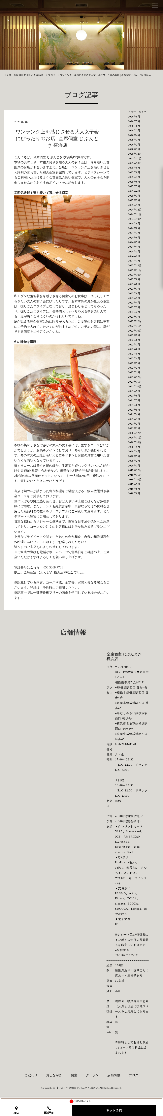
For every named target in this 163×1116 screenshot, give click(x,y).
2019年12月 (135, 470)
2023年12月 (135, 265)
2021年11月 (135, 381)
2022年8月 (134, 339)
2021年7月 (134, 400)
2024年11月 (135, 214)
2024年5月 (134, 242)
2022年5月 (134, 353)
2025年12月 (135, 153)
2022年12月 (135, 321)
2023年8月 (134, 284)
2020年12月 (135, 432)
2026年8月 (134, 116)
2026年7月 (134, 121)
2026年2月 (134, 144)
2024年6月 (134, 237)
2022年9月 (134, 335)
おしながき (54, 1075)
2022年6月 (134, 349)
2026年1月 (134, 149)
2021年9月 (134, 391)
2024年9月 (134, 223)
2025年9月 (134, 167)
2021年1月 (134, 428)
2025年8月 (134, 172)
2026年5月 (134, 130)
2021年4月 (134, 414)
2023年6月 (134, 293)
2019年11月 (135, 474)
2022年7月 (134, 344)
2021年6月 (134, 404)
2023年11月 (135, 270)
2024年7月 (134, 232)
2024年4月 (134, 246)
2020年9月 (134, 446)
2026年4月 (134, 135)
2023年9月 (134, 279)
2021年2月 (134, 423)
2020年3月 (134, 456)
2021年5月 (134, 409)
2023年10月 (135, 274)
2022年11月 (135, 325)
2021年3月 (134, 419)
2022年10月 (135, 330)
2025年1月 (134, 205)
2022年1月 (134, 372)
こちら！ (36, 567)
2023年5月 (134, 298)
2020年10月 (135, 442)
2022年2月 (134, 367)
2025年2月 (134, 200)
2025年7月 (134, 176)
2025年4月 (134, 191)
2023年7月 (134, 288)
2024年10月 (135, 218)
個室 (74, 1075)
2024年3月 (134, 251)
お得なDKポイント (82, 1101)
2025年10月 (135, 163)
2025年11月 (135, 158)
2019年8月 (134, 488)
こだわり (31, 1075)
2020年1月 (134, 465)
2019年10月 (135, 479)
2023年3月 (134, 307)
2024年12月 (135, 209)
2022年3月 (134, 363)
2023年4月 (134, 302)
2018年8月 (134, 493)
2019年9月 (134, 484)
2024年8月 (134, 228)
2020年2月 (134, 460)
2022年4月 (134, 358)
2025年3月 (134, 195)
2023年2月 (134, 311)
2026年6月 (134, 125)
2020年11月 (135, 437)
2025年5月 (134, 186)
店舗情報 (113, 1075)
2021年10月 (135, 386)
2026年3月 (134, 139)
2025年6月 (134, 181)
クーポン (92, 1075)
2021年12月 (135, 377)
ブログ (133, 1075)
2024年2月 (134, 256)
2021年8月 (134, 395)
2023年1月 (134, 316)
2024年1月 (134, 260)
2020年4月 (134, 451)
